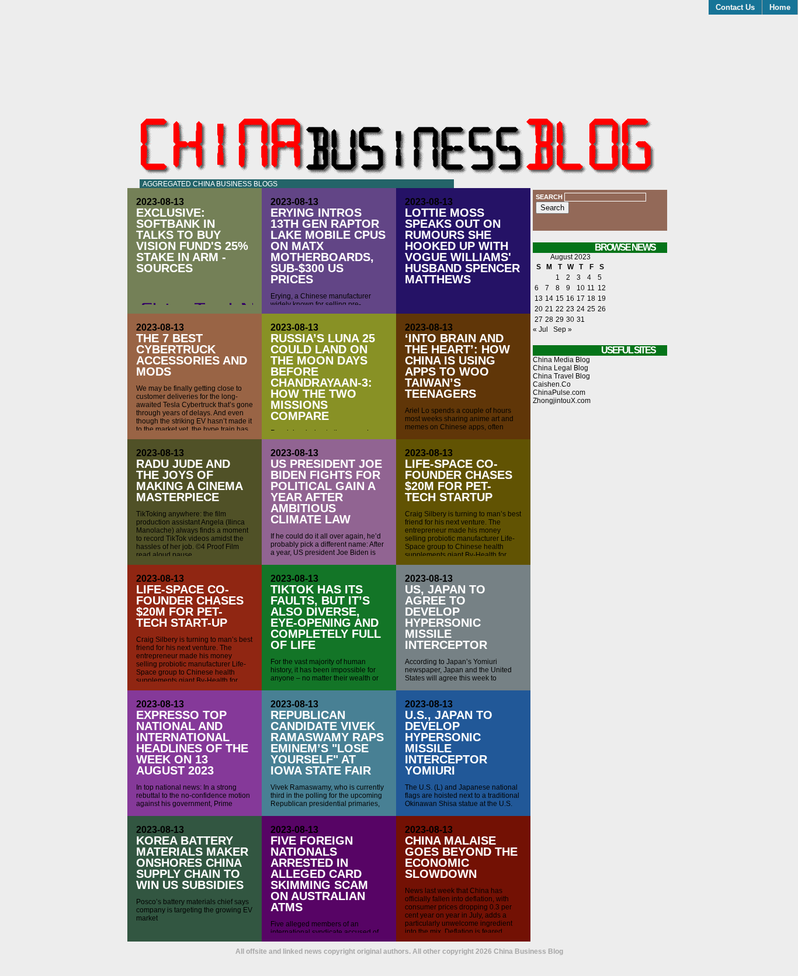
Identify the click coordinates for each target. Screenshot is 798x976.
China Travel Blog (561, 376)
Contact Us (735, 7)
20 (539, 309)
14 (549, 298)
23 (570, 309)
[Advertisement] (600, 612)
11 (591, 288)
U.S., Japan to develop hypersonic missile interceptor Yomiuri (448, 742)
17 (581, 298)
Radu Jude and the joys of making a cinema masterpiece (189, 480)
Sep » (562, 329)
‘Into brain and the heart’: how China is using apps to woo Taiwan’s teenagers (457, 366)
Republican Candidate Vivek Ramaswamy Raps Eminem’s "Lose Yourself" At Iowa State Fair (327, 742)
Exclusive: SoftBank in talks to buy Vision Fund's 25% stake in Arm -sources (192, 240)
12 (602, 288)
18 (591, 298)
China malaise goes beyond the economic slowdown (461, 857)
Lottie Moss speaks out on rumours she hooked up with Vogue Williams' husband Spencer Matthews (462, 246)
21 (549, 309)
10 (581, 288)
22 (560, 309)
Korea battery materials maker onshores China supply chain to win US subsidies (192, 862)
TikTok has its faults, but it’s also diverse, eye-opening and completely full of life (325, 617)
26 (602, 309)
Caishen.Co (552, 384)
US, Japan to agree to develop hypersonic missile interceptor (446, 617)
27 (539, 319)
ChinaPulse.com (559, 392)
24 (581, 309)
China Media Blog (561, 360)
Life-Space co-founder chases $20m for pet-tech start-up (190, 606)
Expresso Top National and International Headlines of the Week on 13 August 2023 (192, 742)
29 (560, 319)
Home (779, 7)
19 (602, 298)
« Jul (540, 329)
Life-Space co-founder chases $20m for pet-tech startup (458, 480)
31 (581, 319)
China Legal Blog (560, 368)
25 (591, 309)
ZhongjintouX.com (562, 401)
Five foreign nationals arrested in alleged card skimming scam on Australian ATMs (319, 874)
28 (549, 319)
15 (560, 298)
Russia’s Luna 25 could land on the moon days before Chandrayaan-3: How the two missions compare (322, 377)
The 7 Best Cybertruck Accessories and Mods (191, 355)
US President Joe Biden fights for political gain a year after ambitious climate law (326, 491)
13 (539, 298)
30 (570, 319)
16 (570, 298)
